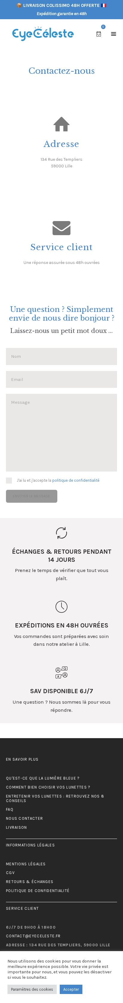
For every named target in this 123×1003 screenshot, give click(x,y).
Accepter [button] (71, 989)
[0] (99, 33)
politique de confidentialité (75, 480)
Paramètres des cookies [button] (32, 989)
